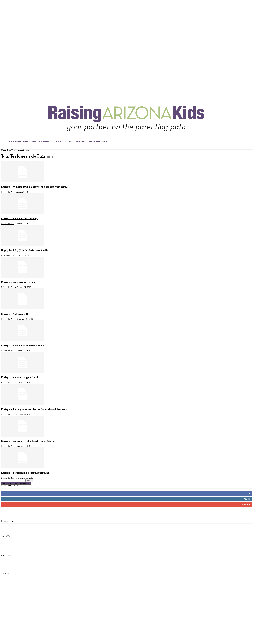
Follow (247, 499)
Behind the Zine (7, 192)
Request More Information (21, 568)
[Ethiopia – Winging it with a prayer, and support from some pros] (22, 182)
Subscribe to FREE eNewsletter (23, 528)
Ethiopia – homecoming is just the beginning (25, 472)
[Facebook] (3, 606)
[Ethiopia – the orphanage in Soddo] (22, 372)
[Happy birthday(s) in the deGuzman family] (22, 245)
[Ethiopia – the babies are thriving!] (22, 214)
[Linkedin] (14, 606)
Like (248, 493)
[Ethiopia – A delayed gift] (22, 309)
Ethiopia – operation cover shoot (18, 282)
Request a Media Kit (18, 564)
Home (3, 150)
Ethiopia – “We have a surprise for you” (23, 345)
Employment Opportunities (21, 547)
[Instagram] (9, 606)
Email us (10, 587)
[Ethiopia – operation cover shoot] (22, 277)
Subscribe (246, 504)
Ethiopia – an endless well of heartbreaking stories (28, 441)
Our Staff (12, 543)
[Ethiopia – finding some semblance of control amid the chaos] (22, 404)
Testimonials (14, 562)
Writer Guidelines (16, 549)
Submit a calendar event (19, 551)
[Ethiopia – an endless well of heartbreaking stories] (22, 436)
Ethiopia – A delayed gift (14, 314)
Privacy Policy (14, 532)
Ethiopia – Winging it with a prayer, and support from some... (34, 186)
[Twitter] (25, 606)
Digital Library (15, 530)
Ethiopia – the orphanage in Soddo (20, 377)
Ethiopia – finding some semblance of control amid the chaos (34, 409)
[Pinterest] (20, 606)
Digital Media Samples (19, 566)
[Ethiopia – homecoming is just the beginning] (22, 468)
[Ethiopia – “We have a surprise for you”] (22, 341)
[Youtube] (31, 606)
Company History (16, 545)
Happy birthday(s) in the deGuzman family (24, 250)
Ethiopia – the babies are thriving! (19, 218)
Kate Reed (5, 255)
